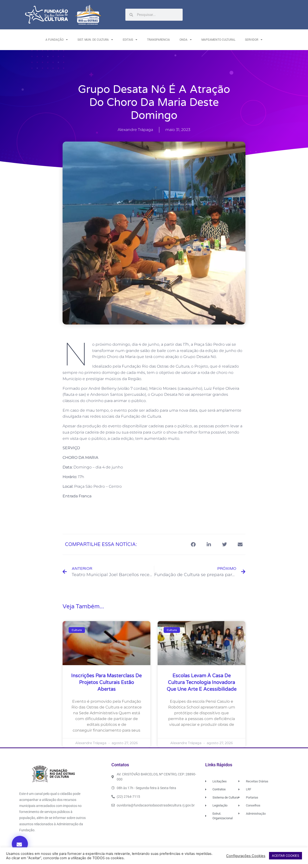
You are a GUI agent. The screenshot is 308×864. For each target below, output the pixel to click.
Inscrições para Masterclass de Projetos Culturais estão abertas (106, 682)
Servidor (251, 39)
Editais (128, 39)
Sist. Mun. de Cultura (93, 39)
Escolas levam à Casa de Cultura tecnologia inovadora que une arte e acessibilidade (202, 682)
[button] (20, 844)
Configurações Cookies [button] (245, 856)
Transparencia (158, 39)
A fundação (54, 39)
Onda (183, 39)
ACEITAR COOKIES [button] (285, 856)
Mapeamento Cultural (218, 39)
